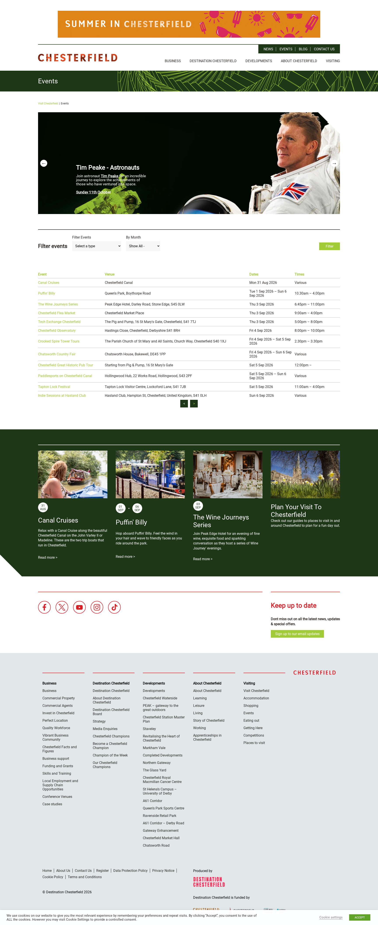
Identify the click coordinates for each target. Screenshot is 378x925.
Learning (200, 698)
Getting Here (252, 728)
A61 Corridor (152, 801)
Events (286, 49)
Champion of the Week (110, 755)
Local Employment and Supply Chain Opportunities (60, 785)
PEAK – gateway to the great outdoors (160, 708)
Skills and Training (56, 773)
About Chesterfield (299, 61)
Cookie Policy (52, 877)
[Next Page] (194, 403)
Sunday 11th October (93, 192)
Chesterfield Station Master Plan (164, 719)
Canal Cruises (48, 283)
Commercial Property (58, 698)
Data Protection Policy (130, 871)
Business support (55, 758)
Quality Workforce (56, 728)
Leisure (198, 706)
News (268, 49)
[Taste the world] (189, 24)
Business (173, 61)
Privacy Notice (163, 871)
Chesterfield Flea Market (56, 313)
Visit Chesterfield (48, 103)
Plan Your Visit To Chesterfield (296, 510)
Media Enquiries (105, 729)
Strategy (99, 721)
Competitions (253, 735)
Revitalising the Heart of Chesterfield (161, 738)
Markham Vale (154, 748)
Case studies (52, 804)
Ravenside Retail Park (159, 816)
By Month (133, 237)
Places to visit (254, 743)
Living (198, 713)
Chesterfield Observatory (57, 330)
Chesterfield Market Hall (161, 838)
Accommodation (256, 698)
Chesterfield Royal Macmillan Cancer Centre (162, 780)
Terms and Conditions (85, 877)
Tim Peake (109, 176)
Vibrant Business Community (55, 737)
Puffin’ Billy (46, 293)
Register (102, 871)
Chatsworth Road (156, 845)
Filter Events (81, 237)
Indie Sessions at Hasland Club (62, 395)
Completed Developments (162, 755)
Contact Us (324, 49)
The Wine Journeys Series (58, 304)
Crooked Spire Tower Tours (58, 341)
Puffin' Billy (131, 522)
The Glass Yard (154, 770)
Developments (258, 61)
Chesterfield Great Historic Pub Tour (65, 365)
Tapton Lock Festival (54, 387)
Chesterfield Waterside (160, 698)
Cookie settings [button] (331, 917)
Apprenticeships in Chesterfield (207, 737)
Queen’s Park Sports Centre (163, 808)
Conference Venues (57, 797)
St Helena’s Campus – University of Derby (160, 791)
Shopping (250, 706)
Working (199, 728)
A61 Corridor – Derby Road (163, 823)
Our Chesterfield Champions (105, 765)
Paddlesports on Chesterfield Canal (65, 376)
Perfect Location (55, 720)
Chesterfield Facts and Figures (59, 749)
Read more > (47, 557)
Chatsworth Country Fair (56, 354)
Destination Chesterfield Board (111, 712)
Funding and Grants (57, 766)
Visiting (333, 61)
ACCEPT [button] (360, 917)
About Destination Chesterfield (107, 700)
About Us (63, 871)
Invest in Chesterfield (58, 713)
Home (47, 871)
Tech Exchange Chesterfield (59, 322)
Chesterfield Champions (111, 736)
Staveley (149, 729)
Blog (303, 49)
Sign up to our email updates (297, 634)
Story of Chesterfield (208, 720)
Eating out (251, 720)
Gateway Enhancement (160, 830)
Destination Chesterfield (77, 58)
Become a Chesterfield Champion (110, 746)
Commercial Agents (57, 706)
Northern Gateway (157, 763)
